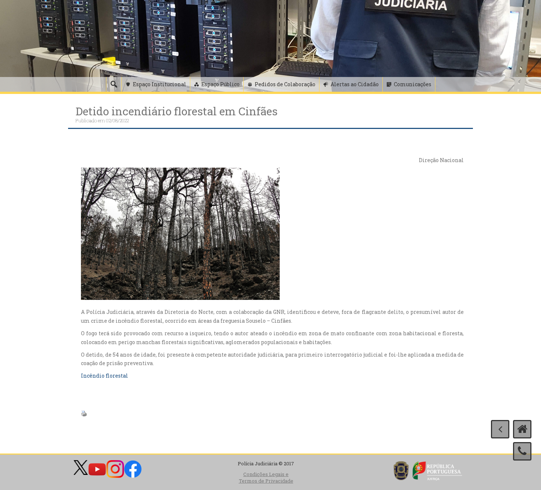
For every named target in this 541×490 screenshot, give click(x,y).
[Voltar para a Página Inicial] (522, 429)
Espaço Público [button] (220, 84)
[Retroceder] (500, 429)
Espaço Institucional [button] (159, 84)
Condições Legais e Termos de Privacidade (266, 477)
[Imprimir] (84, 412)
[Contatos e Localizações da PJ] (522, 451)
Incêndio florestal (104, 375)
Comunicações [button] (412, 84)
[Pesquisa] (113, 84)
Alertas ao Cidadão (354, 84)
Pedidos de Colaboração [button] (285, 84)
